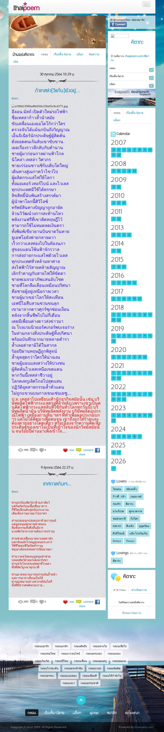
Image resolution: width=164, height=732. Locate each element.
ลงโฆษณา (132, 712)
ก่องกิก (117, 503)
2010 (118, 195)
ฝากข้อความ (139, 590)
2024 (118, 429)
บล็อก (79, 54)
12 (119, 155)
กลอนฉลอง (114, 653)
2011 (116, 211)
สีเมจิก (130, 526)
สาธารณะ (119, 590)
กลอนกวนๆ (94, 668)
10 (150, 150)
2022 (118, 386)
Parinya (117, 540)
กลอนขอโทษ (47, 653)
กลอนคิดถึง (80, 646)
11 (114, 155)
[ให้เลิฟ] (65, 450)
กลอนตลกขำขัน (73, 668)
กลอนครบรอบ (94, 653)
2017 (117, 291)
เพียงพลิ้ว (131, 489)
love (72, 450)
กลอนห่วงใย (100, 646)
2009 (118, 179)
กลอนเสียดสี (89, 675)
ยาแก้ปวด (118, 511)
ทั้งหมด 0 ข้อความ (131, 613)
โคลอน (117, 489)
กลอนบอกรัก (42, 646)
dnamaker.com (144, 727)
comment (88, 450)
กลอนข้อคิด (114, 668)
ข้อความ (94, 54)
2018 (117, 307)
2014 (117, 243)
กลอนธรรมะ (47, 675)
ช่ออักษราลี (119, 518)
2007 (118, 142)
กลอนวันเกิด (42, 661)
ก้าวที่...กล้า (119, 496)
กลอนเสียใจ (120, 646)
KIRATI (117, 526)
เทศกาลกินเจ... (57, 483)
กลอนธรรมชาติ (89, 683)
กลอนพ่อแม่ (119, 661)
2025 (118, 445)
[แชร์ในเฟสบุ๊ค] (97, 450)
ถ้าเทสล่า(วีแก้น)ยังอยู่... (57, 90)
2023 (118, 408)
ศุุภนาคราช (135, 511)
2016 (117, 275)
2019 (117, 328)
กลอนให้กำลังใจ (111, 675)
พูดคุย (94, 712)
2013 (117, 227)
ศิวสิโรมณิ (118, 533)
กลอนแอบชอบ (68, 675)
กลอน (44, 54)
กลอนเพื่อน (80, 661)
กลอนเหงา (69, 683)
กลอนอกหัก (61, 646)
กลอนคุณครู (100, 661)
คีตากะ (15, 98)
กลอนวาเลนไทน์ (70, 653)
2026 (118, 461)
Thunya (130, 540)
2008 (118, 163)
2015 (117, 259)
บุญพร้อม (144, 526)
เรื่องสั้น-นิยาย (62, 54)
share (82, 454)
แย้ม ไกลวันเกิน (138, 533)
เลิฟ (15, 61)
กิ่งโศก (134, 518)
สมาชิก (112, 712)
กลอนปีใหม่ (61, 661)
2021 (117, 365)
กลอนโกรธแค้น (49, 668)
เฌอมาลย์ (136, 496)
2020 (118, 349)
